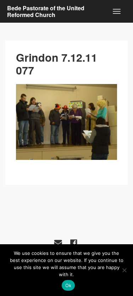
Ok (68, 285)
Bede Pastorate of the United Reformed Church (45, 11)
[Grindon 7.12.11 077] (66, 122)
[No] (124, 270)
